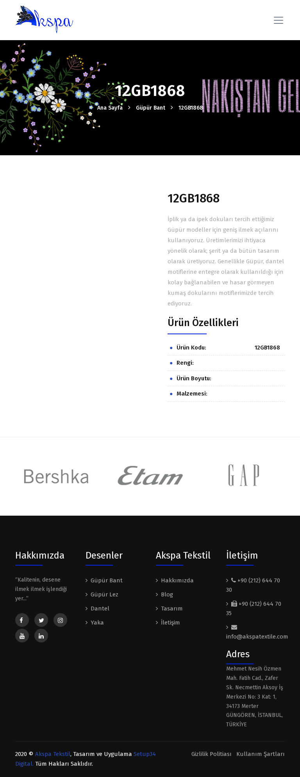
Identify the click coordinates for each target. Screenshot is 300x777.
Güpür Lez (104, 594)
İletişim (170, 622)
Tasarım (172, 608)
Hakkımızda (177, 580)
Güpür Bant (150, 108)
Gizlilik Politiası (211, 753)
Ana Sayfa (110, 108)
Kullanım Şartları (260, 753)
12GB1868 (191, 108)
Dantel (100, 608)
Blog (167, 594)
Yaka (97, 622)
